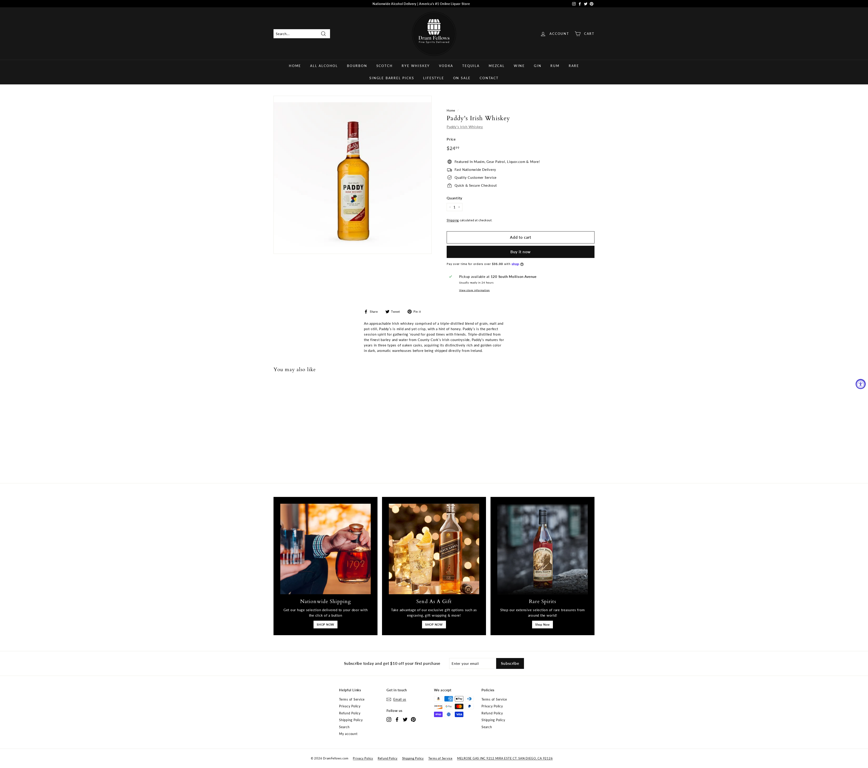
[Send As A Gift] (434, 549)
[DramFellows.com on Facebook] (397, 719)
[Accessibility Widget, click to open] (861, 384)
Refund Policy (350, 713)
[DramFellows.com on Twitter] (405, 719)
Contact (489, 78)
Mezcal (497, 66)
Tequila (471, 66)
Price (451, 139)
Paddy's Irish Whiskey (465, 127)
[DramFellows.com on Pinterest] (413, 719)
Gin (537, 66)
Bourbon (357, 66)
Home (295, 66)
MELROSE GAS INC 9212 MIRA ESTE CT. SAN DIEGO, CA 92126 (505, 758)
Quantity (454, 198)
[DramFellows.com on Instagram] (389, 719)
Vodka (446, 66)
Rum (554, 66)
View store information (474, 290)
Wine (519, 66)
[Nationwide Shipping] (325, 549)
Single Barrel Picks (391, 78)
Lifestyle (433, 78)
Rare (574, 66)
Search (344, 727)
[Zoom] (352, 175)
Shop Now (542, 624)
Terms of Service (352, 699)
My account (348, 734)
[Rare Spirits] (542, 549)
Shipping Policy (351, 720)
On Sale (462, 78)
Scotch (384, 66)
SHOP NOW (325, 624)
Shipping (453, 220)
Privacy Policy (350, 706)
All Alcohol (324, 66)
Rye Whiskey (416, 66)
